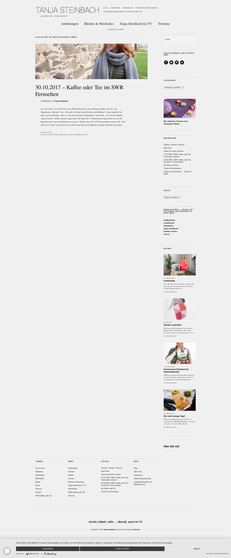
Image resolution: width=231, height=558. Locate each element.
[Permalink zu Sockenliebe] (180, 264)
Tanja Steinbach (61, 101)
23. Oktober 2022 (169, 413)
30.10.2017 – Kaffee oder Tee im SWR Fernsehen (79, 90)
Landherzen (169, 223)
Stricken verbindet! (172, 325)
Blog (105, 8)
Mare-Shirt (168, 148)
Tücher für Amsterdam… (173, 168)
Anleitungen (69, 23)
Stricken (71, 134)
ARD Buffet (39, 479)
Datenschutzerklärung (146, 8)
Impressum (128, 8)
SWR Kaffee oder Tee (81, 134)
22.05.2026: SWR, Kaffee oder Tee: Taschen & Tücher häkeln (177, 161)
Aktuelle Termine (54, 134)
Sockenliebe (169, 281)
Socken (38, 492)
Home (37, 485)
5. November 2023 (169, 367)
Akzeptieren (122, 548)
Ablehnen (48, 548)
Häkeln (38, 482)
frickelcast (168, 226)
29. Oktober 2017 (46, 132)
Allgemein (39, 472)
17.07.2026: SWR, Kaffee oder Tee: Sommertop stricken (177, 155)
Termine (164, 23)
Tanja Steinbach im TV (136, 23)
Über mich (115, 8)
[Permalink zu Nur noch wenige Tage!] (180, 400)
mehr (196, 548)
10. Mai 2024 (168, 322)
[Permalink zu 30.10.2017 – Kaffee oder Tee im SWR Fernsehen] (91, 78)
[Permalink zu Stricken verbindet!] (180, 309)
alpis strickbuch (171, 228)
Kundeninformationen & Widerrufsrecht (122, 11)
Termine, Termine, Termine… (175, 145)
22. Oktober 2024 (169, 278)
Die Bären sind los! (171, 165)
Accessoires (44, 134)
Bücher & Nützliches (99, 23)
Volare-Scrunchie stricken (173, 151)
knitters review (170, 231)
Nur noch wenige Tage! (174, 416)
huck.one (136, 530)
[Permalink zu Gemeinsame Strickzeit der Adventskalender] (180, 353)
